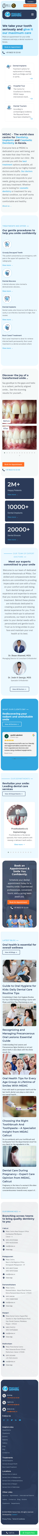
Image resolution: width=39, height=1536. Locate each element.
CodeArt (14, 1515)
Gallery (4, 1443)
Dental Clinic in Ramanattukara (12, 1481)
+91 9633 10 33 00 (13, 53)
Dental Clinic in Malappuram (11, 1477)
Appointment (14, 1495)
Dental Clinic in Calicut (9, 1474)
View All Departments (13, 794)
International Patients (27, 1495)
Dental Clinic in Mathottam (11, 1487)
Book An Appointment (30, 5)
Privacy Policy (6, 1519)
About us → (7, 206)
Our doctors (26, 171)
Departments (6, 1430)
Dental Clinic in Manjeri (9, 1484)
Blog (3, 1446)
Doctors (4, 1436)
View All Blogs (10, 952)
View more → (7, 265)
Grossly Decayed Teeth (9, 1464)
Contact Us (6, 1453)
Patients (5, 1440)
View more (18, 844)
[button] (4, 453)
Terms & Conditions (18, 1519)
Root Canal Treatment (9, 1467)
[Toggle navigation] (32, 14)
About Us (5, 1495)
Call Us (11, 1533)
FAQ (3, 1449)
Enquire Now (30, 1533)
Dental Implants (7, 1461)
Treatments (6, 1433)
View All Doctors (18, 689)
